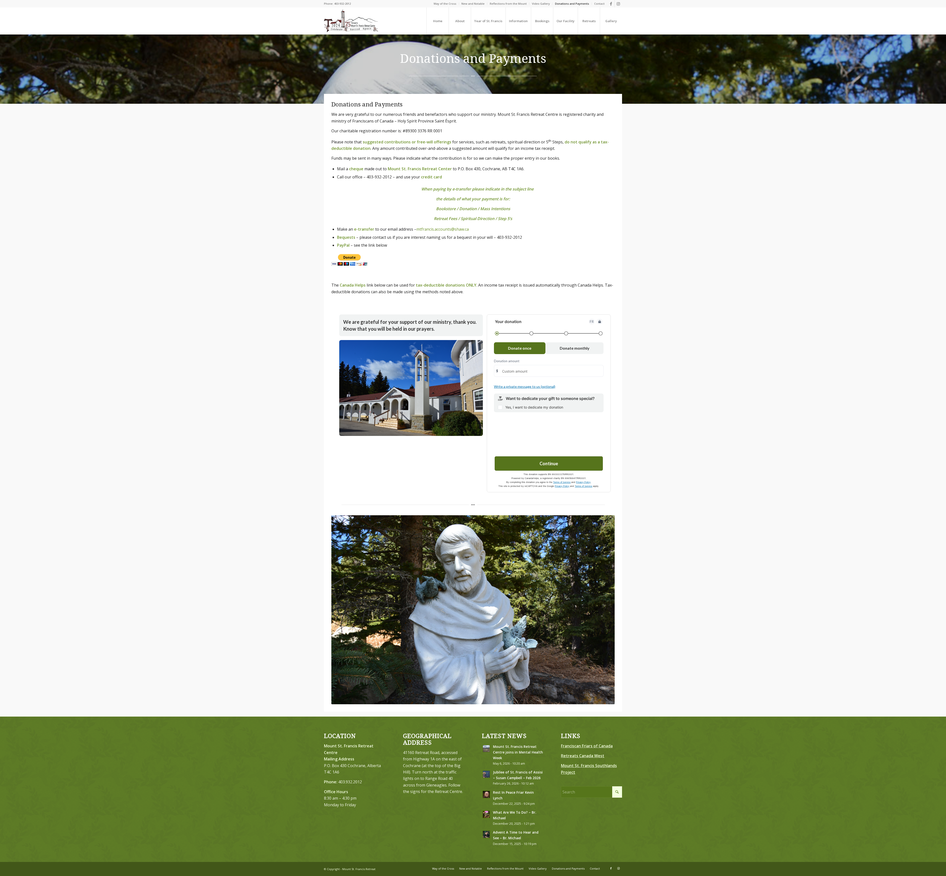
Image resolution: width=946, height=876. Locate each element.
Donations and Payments (572, 3)
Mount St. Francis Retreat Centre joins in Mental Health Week (518, 752)
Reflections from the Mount (508, 3)
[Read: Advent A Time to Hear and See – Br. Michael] (486, 834)
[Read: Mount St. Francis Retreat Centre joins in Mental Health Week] (486, 748)
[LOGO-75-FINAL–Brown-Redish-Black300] (351, 20)
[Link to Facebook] (610, 3)
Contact (599, 3)
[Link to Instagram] (618, 3)
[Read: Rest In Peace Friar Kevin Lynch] (486, 794)
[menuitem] (445, 3)
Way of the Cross (445, 3)
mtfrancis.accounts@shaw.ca (442, 229)
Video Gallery (541, 3)
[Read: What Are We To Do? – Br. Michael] (486, 814)
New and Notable (473, 3)
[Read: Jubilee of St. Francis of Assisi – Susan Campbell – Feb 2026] (486, 774)
